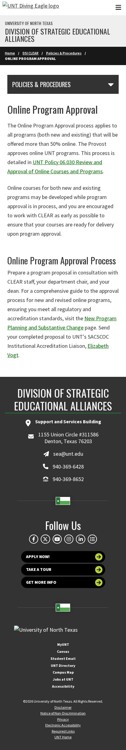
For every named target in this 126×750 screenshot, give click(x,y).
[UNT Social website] (92, 539)
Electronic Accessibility (63, 725)
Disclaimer (63, 707)
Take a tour (38, 569)
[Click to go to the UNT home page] (30, 8)
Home (10, 53)
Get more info (41, 582)
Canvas (63, 651)
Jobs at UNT (63, 679)
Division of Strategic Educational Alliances (57, 35)
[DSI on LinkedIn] (80, 539)
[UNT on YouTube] (57, 539)
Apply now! (38, 556)
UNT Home (63, 737)
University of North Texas (29, 23)
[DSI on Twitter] (45, 539)
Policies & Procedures (64, 53)
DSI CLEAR (31, 53)
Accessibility (63, 686)
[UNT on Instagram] (68, 539)
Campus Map (63, 672)
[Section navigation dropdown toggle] (111, 84)
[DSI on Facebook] (33, 539)
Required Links (63, 731)
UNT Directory (63, 665)
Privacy (63, 719)
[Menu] (118, 7)
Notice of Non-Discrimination (63, 713)
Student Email (63, 658)
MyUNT (63, 644)
